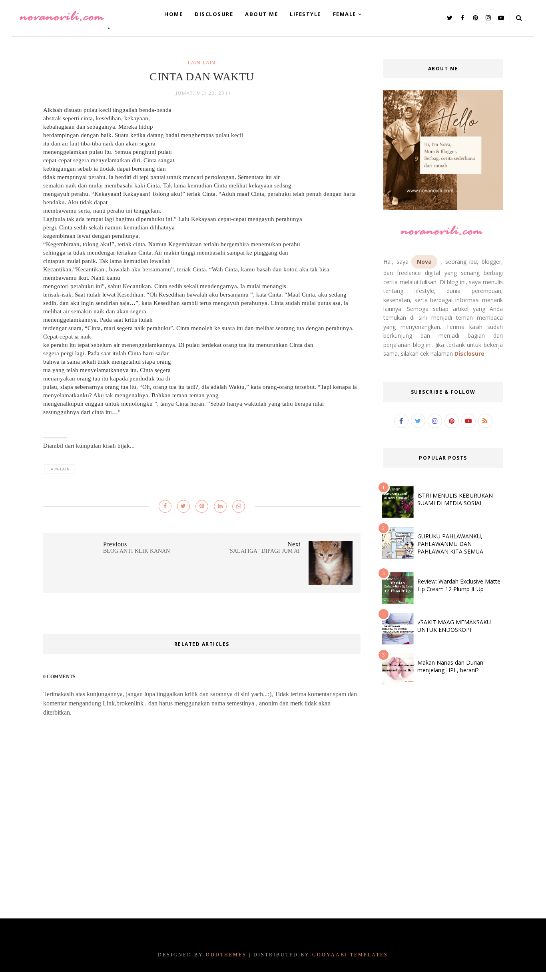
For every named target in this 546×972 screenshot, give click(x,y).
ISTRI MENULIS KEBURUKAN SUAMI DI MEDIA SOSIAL (455, 499)
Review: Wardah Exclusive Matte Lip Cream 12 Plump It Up (458, 585)
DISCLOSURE (214, 14)
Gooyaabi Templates (350, 955)
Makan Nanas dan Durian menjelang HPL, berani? (450, 666)
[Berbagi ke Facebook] (165, 506)
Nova (424, 261)
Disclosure (469, 353)
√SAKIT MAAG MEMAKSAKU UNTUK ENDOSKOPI (454, 625)
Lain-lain (202, 62)
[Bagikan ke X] (183, 506)
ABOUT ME (261, 14)
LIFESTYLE (305, 14)
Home (173, 14)
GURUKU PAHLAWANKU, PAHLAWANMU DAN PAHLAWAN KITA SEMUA (450, 543)
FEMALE (344, 14)
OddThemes (226, 955)
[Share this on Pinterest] (201, 506)
